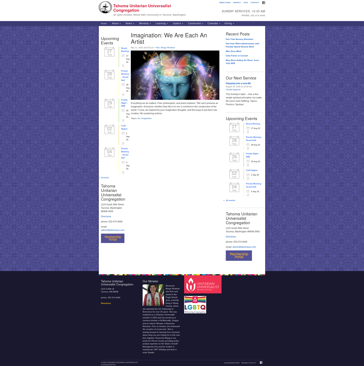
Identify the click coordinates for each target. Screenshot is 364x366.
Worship (143, 23)
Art (138, 118)
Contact (255, 2)
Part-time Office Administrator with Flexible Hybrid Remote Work (242, 45)
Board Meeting (125, 49)
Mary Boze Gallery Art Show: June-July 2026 (242, 61)
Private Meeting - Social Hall (125, 75)
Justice (177, 23)
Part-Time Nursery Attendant (239, 39)
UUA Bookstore (232, 363)
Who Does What (233, 51)
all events (105, 178)
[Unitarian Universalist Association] (203, 284)
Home (104, 23)
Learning (161, 23)
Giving (229, 23)
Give (246, 2)
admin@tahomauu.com (112, 230)
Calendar (213, 23)
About (115, 23)
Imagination (146, 118)
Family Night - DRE (124, 103)
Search (237, 2)
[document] (182, 148)
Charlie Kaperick (233, 89)
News (129, 23)
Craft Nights (124, 127)
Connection (194, 23)
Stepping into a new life (238, 83)
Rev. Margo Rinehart (165, 47)
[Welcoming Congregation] (195, 303)
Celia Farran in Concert (237, 56)
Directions (224, 2)
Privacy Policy (249, 363)
